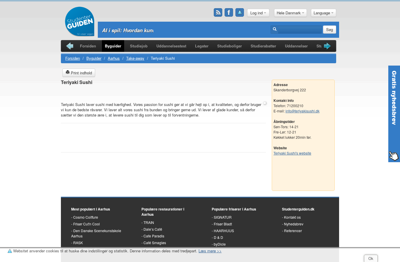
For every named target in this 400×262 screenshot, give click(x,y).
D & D (218, 237)
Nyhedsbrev (293, 223)
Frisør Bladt (223, 223)
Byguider (113, 46)
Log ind (257, 13)
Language (322, 13)
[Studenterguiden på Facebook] (229, 12)
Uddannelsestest (171, 46)
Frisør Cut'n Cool (86, 223)
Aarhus (114, 58)
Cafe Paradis (153, 235)
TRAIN (148, 222)
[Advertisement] (163, 94)
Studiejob (139, 46)
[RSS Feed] (218, 12)
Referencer (293, 230)
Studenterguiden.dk (298, 209)
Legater (201, 46)
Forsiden (88, 46)
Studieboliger (229, 46)
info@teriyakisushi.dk (302, 110)
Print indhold (81, 73)
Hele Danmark (289, 13)
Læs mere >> (210, 251)
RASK (78, 242)
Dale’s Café (152, 229)
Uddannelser (296, 46)
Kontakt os (292, 217)
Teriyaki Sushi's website (292, 152)
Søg (329, 29)
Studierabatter (263, 46)
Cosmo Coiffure (85, 217)
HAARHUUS (224, 230)
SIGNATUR (223, 217)
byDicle (220, 244)
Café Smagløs (154, 242)
